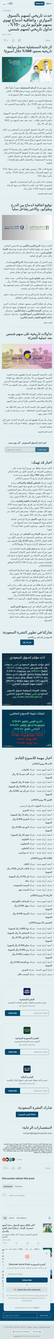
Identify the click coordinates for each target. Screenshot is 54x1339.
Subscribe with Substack (28, 1289)
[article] (27, 1234)
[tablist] (13, 1186)
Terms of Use (39, 1295)
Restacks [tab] (18, 1186)
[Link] (44, 49)
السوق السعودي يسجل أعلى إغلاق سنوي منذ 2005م (20, 1235)
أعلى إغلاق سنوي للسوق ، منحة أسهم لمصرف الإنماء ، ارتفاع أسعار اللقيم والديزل (18, 1228)
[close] (47, 1253)
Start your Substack (22, 1332)
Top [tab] (5, 1218)
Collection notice (44, 1327)
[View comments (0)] (13, 40)
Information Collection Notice (32, 1298)
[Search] (49, 1217)
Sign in (48, 3)
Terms (35, 1327)
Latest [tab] (11, 1218)
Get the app (37, 1332)
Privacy (29, 1327)
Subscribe (39, 3)
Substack (17, 1336)
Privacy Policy (27, 1300)
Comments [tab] (8, 1186)
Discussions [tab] (21, 1218)
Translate (8, 10)
